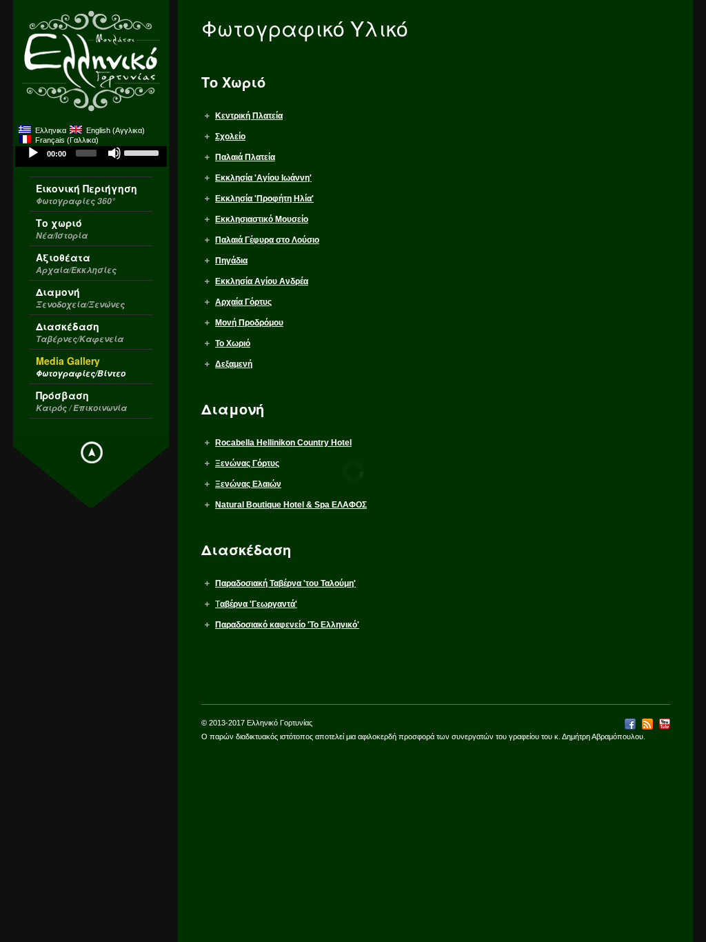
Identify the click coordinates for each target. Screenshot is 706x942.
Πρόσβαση (81, 401)
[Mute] (114, 153)
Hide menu (91, 452)
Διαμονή (80, 297)
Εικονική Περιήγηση (86, 194)
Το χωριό (62, 228)
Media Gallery (80, 366)
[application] (91, 156)
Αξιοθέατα (76, 263)
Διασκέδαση (79, 332)
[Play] (33, 153)
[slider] (142, 151)
